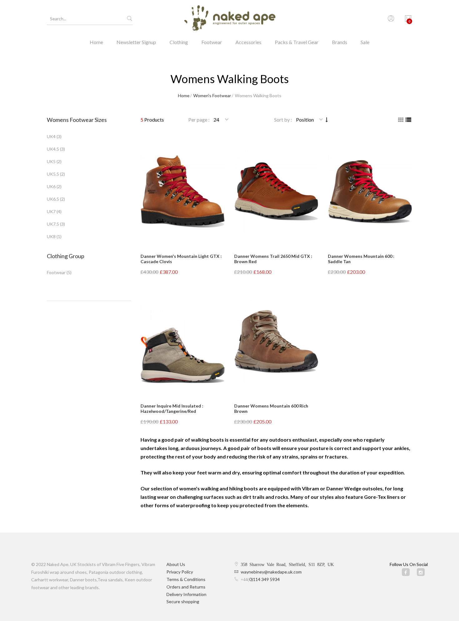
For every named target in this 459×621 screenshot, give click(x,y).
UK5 (51, 161)
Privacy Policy (179, 571)
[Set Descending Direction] (327, 120)
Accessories (248, 42)
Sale (365, 42)
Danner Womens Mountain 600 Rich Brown (271, 408)
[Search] (129, 19)
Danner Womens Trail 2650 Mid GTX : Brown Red (273, 258)
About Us (175, 564)
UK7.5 (53, 224)
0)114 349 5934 (264, 579)
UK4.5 (53, 149)
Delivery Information (186, 594)
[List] (408, 119)
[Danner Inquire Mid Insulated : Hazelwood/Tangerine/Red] (183, 341)
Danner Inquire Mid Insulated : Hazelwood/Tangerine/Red (172, 408)
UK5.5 (53, 174)
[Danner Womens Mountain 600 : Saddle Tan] (370, 191)
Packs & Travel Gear (296, 42)
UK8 (51, 236)
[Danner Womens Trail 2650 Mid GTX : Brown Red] (276, 191)
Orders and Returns (185, 586)
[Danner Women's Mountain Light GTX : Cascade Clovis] (183, 191)
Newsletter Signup (136, 42)
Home (96, 42)
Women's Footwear (212, 95)
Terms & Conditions (185, 579)
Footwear (211, 42)
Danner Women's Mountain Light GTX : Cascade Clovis (181, 258)
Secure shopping (182, 601)
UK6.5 (53, 199)
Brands (339, 42)
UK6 (51, 186)
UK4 (51, 136)
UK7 (51, 211)
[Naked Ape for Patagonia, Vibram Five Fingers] (229, 19)
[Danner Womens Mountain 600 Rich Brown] (276, 341)
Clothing (179, 42)
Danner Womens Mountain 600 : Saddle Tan (361, 258)
